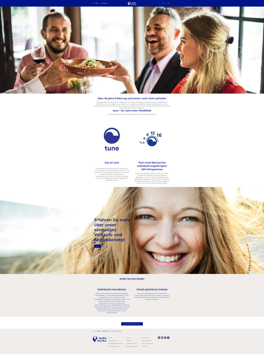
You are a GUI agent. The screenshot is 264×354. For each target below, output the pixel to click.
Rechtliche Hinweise (131, 343)
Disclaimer (144, 346)
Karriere (128, 337)
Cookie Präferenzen (147, 340)
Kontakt (110, 337)
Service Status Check (113, 346)
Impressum (129, 340)
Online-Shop (104, 3)
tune (97, 246)
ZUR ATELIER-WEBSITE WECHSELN (132, 324)
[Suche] (159, 3)
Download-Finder (112, 340)
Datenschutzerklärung (147, 343)
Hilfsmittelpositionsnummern (115, 343)
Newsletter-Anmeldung (132, 346)
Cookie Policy (145, 337)
